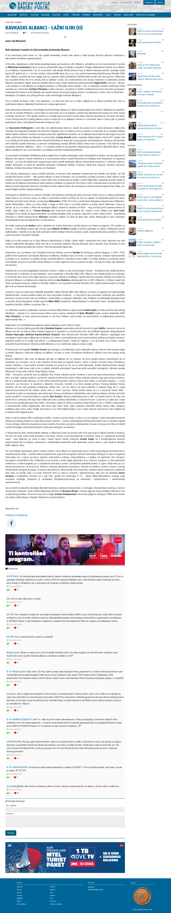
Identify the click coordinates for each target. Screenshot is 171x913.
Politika (34, 15)
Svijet (108, 15)
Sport (66, 15)
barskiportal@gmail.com (95, 889)
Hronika (86, 15)
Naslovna (12, 15)
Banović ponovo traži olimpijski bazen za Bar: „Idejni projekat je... (150, 198)
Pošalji (10, 833)
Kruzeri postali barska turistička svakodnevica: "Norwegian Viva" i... (150, 187)
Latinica (160, 2)
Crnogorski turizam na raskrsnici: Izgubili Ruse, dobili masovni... (150, 165)
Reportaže (98, 15)
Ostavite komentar (41, 33)
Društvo (24, 15)
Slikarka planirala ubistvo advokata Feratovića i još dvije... (149, 127)
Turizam (75, 15)
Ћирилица (149, 2)
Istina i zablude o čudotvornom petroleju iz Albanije (149, 93)
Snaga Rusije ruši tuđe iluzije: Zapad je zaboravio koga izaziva (150, 77)
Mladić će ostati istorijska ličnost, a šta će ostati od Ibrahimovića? (150, 32)
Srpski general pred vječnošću (149, 42)
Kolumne (45, 15)
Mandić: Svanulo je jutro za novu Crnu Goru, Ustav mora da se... (150, 176)
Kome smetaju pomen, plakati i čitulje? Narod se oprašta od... (149, 153)
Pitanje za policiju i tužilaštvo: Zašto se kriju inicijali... (149, 243)
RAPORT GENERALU (145, 230)
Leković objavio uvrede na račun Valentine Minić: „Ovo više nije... (149, 255)
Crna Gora (128, 15)
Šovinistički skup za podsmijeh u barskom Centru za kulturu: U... (150, 104)
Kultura (56, 15)
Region (117, 15)
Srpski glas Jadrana (145, 15)
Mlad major (141, 53)
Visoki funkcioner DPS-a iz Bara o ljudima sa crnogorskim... (150, 138)
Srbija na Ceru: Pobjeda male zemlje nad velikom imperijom (149, 66)
